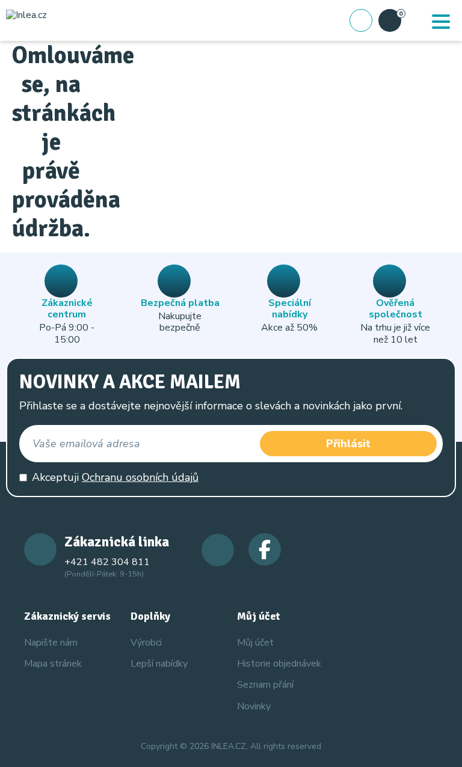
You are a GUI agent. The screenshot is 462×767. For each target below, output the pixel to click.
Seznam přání (265, 684)
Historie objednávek (279, 663)
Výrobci (146, 642)
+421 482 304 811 (107, 562)
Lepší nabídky (159, 663)
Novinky (254, 706)
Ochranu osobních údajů (140, 477)
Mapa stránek (53, 663)
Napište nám (51, 642)
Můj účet (255, 642)
